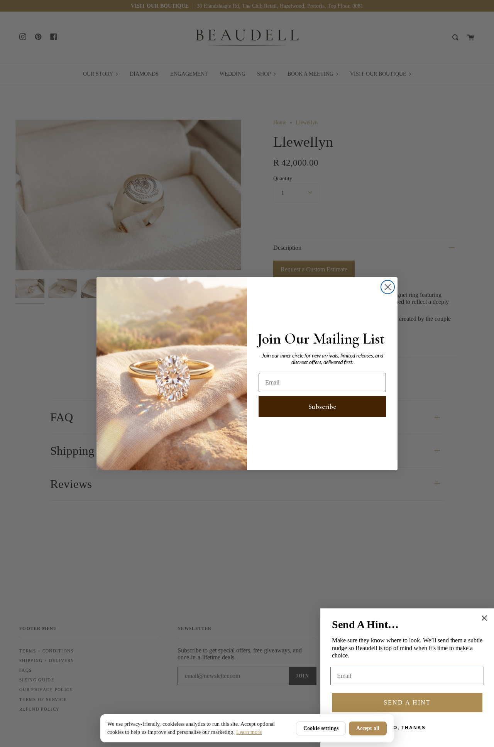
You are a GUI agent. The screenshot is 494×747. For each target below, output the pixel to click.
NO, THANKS (407, 727)
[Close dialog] (387, 287)
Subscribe (322, 406)
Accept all (367, 728)
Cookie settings (320, 728)
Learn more (249, 732)
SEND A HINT (407, 702)
